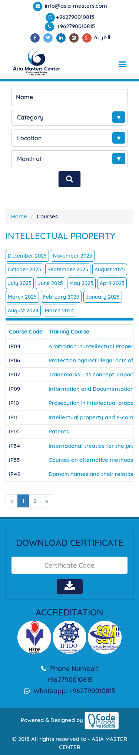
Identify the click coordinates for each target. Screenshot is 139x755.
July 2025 (20, 283)
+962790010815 (75, 16)
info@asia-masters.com (75, 5)
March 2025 (22, 296)
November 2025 (72, 255)
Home (19, 216)
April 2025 (112, 283)
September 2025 (67, 269)
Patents (59, 431)
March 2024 (59, 310)
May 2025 (81, 283)
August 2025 (110, 269)
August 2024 (23, 310)
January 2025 (103, 296)
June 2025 (50, 283)
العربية (102, 37)
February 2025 (61, 296)
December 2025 (27, 255)
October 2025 (24, 269)
